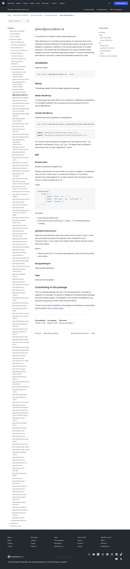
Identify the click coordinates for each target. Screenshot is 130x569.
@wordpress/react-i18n (20, 410)
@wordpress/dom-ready (20, 228)
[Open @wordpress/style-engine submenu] (11, 447)
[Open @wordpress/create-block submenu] (11, 191)
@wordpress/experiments (21, 79)
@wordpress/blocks (19, 152)
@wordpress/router (19, 433)
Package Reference (51, 15)
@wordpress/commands (20, 162)
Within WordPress (105, 37)
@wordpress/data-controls (21, 199)
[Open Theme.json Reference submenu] (10, 59)
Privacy (10, 546)
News (9, 540)
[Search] (28, 21)
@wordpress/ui (17, 465)
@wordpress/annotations (21, 97)
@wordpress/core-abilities (21, 171)
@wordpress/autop (19, 106)
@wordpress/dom (18, 231)
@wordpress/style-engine (21, 447)
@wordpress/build (18, 518)
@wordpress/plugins (19, 369)
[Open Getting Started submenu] (9, 34)
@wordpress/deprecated (21, 217)
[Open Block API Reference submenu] (10, 42)
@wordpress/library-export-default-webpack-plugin (19, 84)
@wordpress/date (18, 207)
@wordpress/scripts (19, 436)
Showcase (34, 537)
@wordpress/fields (19, 263)
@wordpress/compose (20, 168)
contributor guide (57, 308)
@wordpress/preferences (21, 387)
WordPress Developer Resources (18, 9)
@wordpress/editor (19, 250)
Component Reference (18, 66)
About (9, 537)
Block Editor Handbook (21, 15)
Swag (80, 546)
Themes (33, 540)
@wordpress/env (18, 255)
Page (101, 53)
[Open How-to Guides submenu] (9, 37)
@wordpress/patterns (19, 366)
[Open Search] (109, 3)
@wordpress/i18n (18, 287)
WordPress (48, 301)
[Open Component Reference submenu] (10, 66)
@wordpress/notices (19, 355)
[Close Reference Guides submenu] (9, 39)
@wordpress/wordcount (20, 510)
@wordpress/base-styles (21, 123)
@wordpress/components (21, 165)
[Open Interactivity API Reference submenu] (10, 50)
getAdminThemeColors (107, 48)
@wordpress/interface (20, 305)
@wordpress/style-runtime (21, 449)
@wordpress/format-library (21, 266)
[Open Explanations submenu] (9, 523)
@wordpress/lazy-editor (20, 337)
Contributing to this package (108, 56)
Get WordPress (121, 3)
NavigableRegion (105, 50)
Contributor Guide (15, 526)
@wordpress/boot (18, 155)
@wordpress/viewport (20, 486)
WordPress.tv (59, 546)
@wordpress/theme (19, 460)
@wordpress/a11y (18, 89)
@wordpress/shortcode (20, 444)
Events (80, 540)
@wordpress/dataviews (20, 205)
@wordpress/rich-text (20, 428)
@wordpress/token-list (20, 463)
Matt (103, 540)
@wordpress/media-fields (21, 350)
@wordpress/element (19, 252)
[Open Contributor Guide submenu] (9, 526)
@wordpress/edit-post (20, 241)
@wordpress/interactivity (21, 303)
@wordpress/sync (18, 457)
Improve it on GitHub (66, 323)
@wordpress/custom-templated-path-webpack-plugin (19, 74)
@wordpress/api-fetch (20, 100)
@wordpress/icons (18, 290)
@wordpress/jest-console (21, 313)
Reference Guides (36, 15)
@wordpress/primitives (20, 394)
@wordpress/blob (18, 126)
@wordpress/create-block (21, 191)
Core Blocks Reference (18, 45)
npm (91, 298)
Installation (102, 32)
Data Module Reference (18, 520)
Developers (58, 543)
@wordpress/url (18, 478)
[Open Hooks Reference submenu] (10, 48)
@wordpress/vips (18, 491)
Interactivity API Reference (19, 50)
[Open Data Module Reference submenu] (10, 520)
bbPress (104, 543)
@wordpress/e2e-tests (20, 239)
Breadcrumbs (104, 45)
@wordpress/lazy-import (20, 339)
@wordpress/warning (19, 494)
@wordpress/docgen (19, 225)
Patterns (33, 546)
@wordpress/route (19, 431)
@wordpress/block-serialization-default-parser (19, 142)
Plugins (33, 543)
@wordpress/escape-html (21, 258)
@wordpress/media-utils (20, 353)
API (100, 43)
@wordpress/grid (18, 279)
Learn (56, 537)
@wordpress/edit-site (19, 244)
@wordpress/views (19, 489)
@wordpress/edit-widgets (21, 247)
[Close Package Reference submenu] (10, 69)
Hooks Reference (16, 47)
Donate (81, 543)
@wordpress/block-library (21, 137)
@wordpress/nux (18, 363)
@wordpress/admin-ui (20, 95)
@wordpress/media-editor (21, 347)
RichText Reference (17, 56)
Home (9, 15)
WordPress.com (106, 537)
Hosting (10, 543)
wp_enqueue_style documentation (69, 103)
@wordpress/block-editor (21, 134)
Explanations (14, 523)
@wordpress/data (18, 202)
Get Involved (82, 537)
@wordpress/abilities (19, 92)
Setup (101, 35)
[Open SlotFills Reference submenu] (10, 53)
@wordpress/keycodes (20, 329)
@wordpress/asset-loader (21, 103)
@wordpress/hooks (19, 282)
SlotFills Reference (17, 53)
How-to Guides (15, 36)
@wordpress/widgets (19, 507)
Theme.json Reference (18, 58)
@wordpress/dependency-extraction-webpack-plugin (21, 212)
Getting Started (15, 34)
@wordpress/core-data (20, 178)
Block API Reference (17, 42)
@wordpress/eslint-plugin (21, 261)
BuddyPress (105, 546)
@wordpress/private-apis (21, 402)
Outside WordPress (106, 40)
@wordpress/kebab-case (21, 321)
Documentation (59, 540)
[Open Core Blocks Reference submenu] (10, 45)
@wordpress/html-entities (21, 284)
